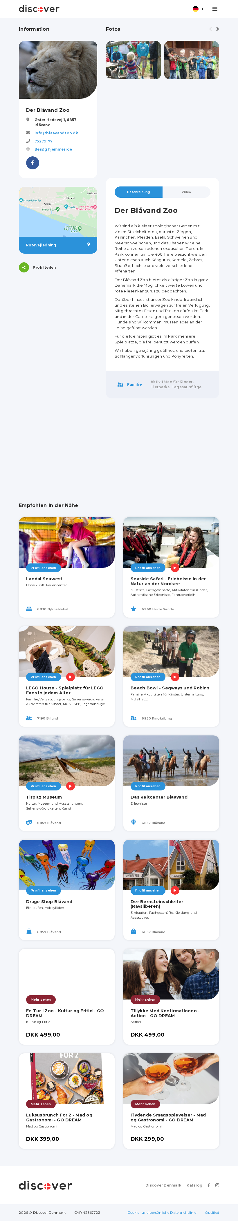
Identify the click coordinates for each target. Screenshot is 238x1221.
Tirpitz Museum (44, 797)
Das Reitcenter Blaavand (159, 797)
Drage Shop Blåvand (49, 901)
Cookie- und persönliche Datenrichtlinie (161, 1212)
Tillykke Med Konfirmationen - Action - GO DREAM (165, 1013)
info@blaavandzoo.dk (56, 133)
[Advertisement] (162, 128)
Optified (212, 1212)
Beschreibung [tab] (138, 192)
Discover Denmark (163, 1185)
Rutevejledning (41, 245)
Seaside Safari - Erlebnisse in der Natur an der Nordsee (168, 581)
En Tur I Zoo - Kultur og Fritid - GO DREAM (65, 1013)
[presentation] (210, 29)
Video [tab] (186, 192)
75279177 (44, 141)
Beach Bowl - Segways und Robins (170, 688)
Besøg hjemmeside (53, 149)
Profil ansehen (43, 568)
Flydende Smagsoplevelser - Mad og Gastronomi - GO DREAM (168, 1117)
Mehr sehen (41, 999)
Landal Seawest (44, 578)
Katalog (194, 1185)
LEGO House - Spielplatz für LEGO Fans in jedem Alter (65, 690)
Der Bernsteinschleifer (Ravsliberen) (157, 904)
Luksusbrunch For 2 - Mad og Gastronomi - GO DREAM (59, 1117)
